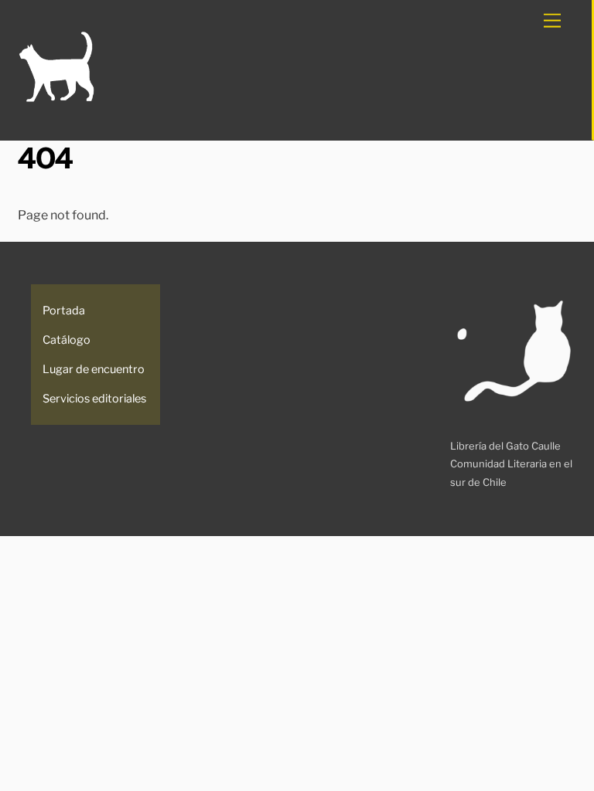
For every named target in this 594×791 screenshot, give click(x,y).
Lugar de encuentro (94, 369)
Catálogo (66, 340)
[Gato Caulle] (56, 99)
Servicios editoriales (94, 399)
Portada (64, 310)
